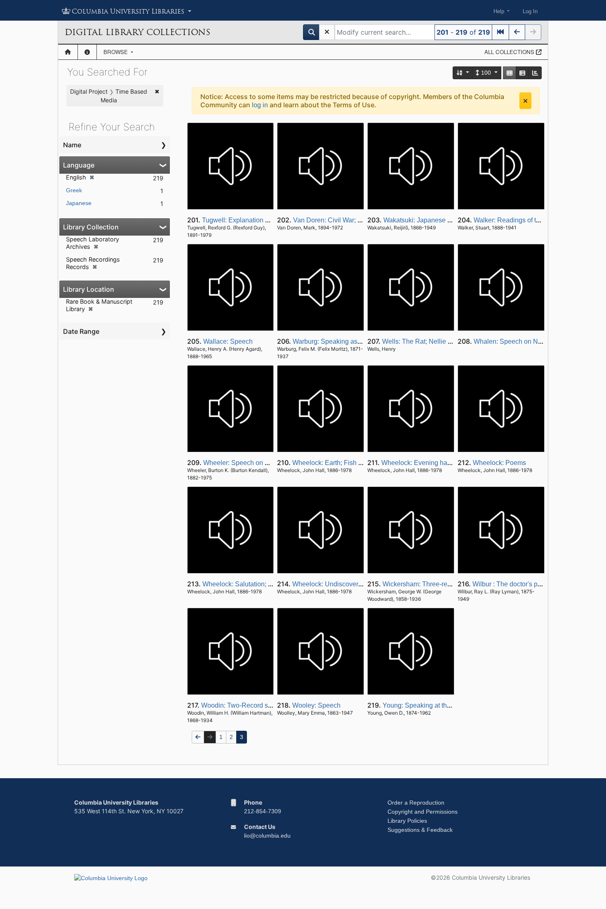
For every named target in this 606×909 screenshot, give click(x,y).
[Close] (525, 100)
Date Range (81, 331)
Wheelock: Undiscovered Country (341, 584)
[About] (87, 52)
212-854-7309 (262, 811)
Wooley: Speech (316, 705)
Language (78, 165)
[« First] (500, 32)
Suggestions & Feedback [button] (420, 829)
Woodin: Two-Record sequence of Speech (263, 705)
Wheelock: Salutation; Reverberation (256, 584)
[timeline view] (535, 72)
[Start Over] (327, 32)
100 (486, 72)
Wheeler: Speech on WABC (243, 462)
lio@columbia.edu (267, 835)
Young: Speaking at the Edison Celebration (446, 705)
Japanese (79, 203)
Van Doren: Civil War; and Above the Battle (355, 220)
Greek (74, 190)
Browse (116, 52)
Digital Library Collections (137, 32)
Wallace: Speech (228, 341)
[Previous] (517, 32)
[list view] (522, 72)
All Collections (510, 52)
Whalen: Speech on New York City (524, 341)
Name (72, 145)
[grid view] (509, 72)
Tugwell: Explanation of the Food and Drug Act (270, 220)
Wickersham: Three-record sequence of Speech (452, 584)
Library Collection (91, 227)
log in (260, 105)
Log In (530, 11)
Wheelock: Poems (499, 462)
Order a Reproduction (416, 802)
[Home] (68, 52)
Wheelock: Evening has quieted (427, 462)
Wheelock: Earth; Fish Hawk (333, 462)
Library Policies (407, 820)
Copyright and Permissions (423, 811)
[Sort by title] (463, 72)
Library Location (88, 289)
